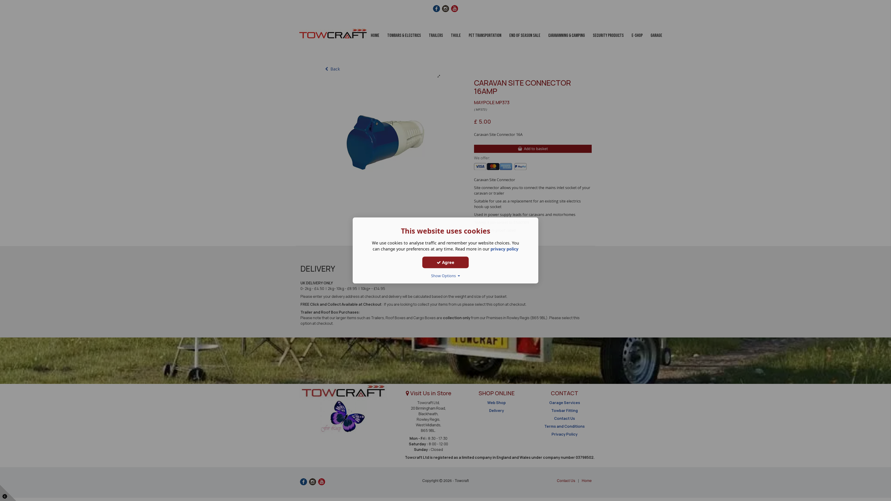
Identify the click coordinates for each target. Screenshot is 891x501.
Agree (447, 262)
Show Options (444, 275)
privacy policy (504, 249)
